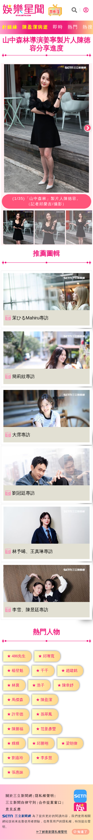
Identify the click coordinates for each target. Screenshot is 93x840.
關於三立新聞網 (19, 796)
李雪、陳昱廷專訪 (30, 609)
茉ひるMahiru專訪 (30, 317)
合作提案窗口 (50, 802)
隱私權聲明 (44, 796)
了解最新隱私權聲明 (53, 831)
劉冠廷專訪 (23, 493)
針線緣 (10, 26)
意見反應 (13, 809)
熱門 (73, 26)
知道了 (82, 831)
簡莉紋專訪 (23, 376)
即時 (58, 26)
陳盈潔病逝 (35, 26)
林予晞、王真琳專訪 (32, 551)
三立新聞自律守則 (21, 802)
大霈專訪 (21, 434)
